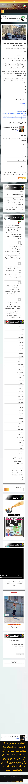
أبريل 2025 (21, 350)
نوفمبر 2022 (21, 429)
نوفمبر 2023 (21, 396)
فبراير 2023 (21, 421)
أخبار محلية (22, 111)
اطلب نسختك (19, 654)
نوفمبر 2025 (21, 334)
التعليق (24, 144)
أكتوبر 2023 (21, 399)
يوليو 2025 (21, 342)
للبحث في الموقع (20, 487)
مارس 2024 (21, 386)
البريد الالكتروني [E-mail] (17, 644)
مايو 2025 (21, 348)
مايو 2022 (21, 445)
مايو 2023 (21, 413)
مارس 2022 (21, 450)
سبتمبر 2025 (21, 337)
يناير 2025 (21, 358)
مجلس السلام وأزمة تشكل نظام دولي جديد (14, 207)
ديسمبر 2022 (21, 426)
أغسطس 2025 (20, 340)
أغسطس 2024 (20, 372)
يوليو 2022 (21, 440)
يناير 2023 (21, 423)
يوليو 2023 (21, 407)
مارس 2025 (21, 353)
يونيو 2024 (21, 377)
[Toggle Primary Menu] (2, 11)
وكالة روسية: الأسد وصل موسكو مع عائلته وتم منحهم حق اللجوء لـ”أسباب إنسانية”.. (10, 128)
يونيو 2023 (21, 410)
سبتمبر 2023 (21, 402)
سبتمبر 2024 (21, 369)
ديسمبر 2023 (21, 394)
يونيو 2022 (21, 442)
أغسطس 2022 (20, 437)
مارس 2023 (21, 418)
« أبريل (22, 479)
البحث (7, 489)
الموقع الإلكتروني (22, 166)
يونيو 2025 (21, 345)
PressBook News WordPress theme (19, 781)
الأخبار (18, 20)
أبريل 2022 (21, 448)
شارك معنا (14, 662)
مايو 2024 (21, 380)
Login (14, 1)
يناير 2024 (21, 391)
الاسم (24, 156)
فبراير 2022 (21, 453)
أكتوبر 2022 (21, 432)
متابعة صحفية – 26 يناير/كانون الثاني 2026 (15, 209)
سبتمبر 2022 (21, 434)
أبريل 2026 (21, 326)
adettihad (16, 48)
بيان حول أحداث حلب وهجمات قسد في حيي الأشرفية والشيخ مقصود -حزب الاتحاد (13, 268)
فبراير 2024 (21, 388)
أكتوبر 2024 (21, 367)
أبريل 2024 (21, 383)
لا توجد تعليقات (9, 48)
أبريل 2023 (21, 415)
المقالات (17, 738)
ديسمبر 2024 (21, 361)
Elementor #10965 (20, 191)
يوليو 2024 (21, 375)
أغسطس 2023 (20, 405)
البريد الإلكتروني (22, 160)
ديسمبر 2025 (21, 331)
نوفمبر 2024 (21, 364)
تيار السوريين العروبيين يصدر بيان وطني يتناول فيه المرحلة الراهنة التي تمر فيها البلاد (11, 17)
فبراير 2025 (21, 356)
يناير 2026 (21, 329)
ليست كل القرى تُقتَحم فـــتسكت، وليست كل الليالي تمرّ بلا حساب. (13, 287)
